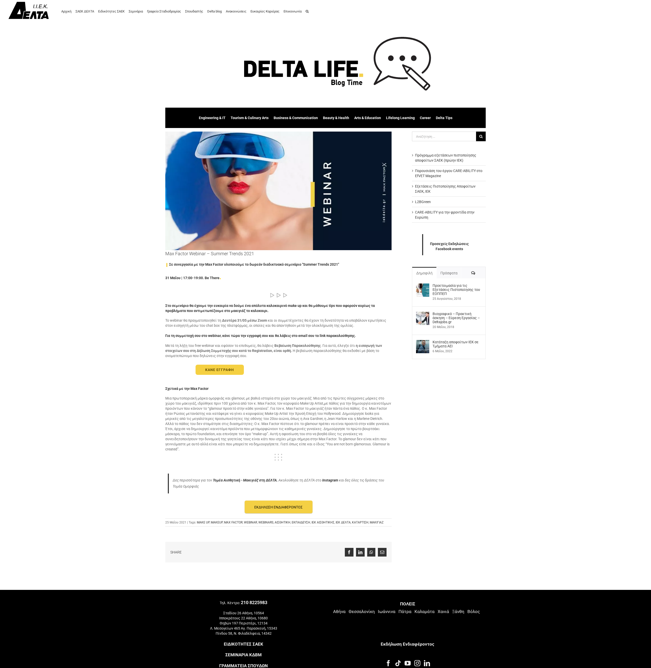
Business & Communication (296, 118)
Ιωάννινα (386, 611)
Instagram (330, 480)
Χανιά (443, 611)
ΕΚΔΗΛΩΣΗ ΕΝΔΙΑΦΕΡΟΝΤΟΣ (278, 507)
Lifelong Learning (400, 118)
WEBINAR (250, 522)
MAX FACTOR (233, 522)
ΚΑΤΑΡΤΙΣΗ (360, 522)
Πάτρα (404, 611)
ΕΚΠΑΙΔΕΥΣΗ (301, 522)
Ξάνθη (458, 611)
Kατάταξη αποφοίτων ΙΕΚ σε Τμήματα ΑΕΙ (456, 344)
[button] (307, 11)
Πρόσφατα (448, 273)
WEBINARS (265, 522)
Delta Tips (444, 118)
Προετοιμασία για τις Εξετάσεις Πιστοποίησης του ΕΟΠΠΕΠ (456, 289)
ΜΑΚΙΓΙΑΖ (376, 522)
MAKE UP (203, 522)
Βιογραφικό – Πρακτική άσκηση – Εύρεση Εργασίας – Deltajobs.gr (456, 318)
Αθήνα (339, 611)
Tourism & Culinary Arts (250, 118)
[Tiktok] (398, 663)
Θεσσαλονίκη (362, 611)
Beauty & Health (336, 118)
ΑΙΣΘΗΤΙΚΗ (282, 522)
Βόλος (473, 611)
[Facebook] (388, 663)
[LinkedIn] (427, 663)
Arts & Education (367, 118)
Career (425, 118)
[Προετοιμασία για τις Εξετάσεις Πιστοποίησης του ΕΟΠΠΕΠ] (422, 286)
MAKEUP (217, 522)
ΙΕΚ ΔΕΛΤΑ (343, 522)
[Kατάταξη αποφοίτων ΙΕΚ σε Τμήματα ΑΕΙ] (422, 342)
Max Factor (199, 389)
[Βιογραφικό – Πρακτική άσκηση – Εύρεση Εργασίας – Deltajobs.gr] (422, 314)
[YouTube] (408, 663)
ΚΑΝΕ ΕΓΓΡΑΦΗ (219, 370)
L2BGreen (423, 202)
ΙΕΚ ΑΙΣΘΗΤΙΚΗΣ (323, 522)
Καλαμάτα (425, 611)
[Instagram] (417, 663)
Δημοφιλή (424, 273)
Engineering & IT (212, 118)
